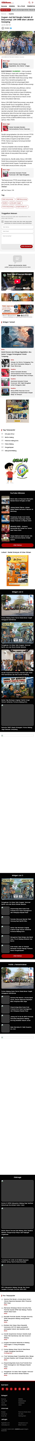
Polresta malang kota (11, 440)
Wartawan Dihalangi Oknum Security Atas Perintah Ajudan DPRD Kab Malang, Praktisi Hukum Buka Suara (18, 1309)
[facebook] (2, 1389)
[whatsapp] (11, 1389)
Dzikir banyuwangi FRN (8, 199)
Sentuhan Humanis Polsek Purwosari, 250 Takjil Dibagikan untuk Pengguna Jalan (19, 174)
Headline (11, 14)
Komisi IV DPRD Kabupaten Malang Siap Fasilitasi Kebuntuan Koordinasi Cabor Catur (17, 1204)
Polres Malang (9, 444)
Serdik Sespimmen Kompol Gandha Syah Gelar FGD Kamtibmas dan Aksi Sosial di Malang (16, 673)
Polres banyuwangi (7, 206)
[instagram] (19, 1389)
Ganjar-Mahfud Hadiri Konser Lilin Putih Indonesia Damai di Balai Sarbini (21, 537)
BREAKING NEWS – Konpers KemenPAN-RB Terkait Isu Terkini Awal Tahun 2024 (21, 528)
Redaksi (7, 28)
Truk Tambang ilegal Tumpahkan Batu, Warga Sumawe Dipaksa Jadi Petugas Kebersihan (18, 1357)
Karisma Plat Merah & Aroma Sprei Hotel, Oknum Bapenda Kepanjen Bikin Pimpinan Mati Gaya (21, 999)
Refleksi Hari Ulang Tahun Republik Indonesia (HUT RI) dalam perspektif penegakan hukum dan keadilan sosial (16, 1327)
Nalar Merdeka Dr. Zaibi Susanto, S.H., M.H (21, 1028)
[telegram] (15, 1389)
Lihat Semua (17, 545)
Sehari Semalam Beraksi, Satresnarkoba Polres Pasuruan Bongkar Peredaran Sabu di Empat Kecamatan (20, 128)
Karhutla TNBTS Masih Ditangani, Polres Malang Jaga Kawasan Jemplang (16, 728)
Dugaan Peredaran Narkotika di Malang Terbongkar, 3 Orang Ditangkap (16, 1343)
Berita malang (9, 437)
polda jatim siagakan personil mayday (16, 203)
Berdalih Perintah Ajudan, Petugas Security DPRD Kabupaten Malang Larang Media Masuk (18, 1318)
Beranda (3, 14)
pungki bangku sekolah (22, 206)
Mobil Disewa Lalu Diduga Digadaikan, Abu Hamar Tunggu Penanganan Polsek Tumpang (19, 65)
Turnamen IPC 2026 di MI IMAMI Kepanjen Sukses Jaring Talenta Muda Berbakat (15, 1261)
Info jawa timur (9, 434)
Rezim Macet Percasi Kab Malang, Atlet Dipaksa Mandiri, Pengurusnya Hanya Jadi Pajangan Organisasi (17, 1232)
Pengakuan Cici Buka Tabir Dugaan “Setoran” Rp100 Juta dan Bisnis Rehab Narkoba (16, 646)
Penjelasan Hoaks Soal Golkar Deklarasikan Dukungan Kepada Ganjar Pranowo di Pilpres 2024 (20, 518)
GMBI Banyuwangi (22, 199)
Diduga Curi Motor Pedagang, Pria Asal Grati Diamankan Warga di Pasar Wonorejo (22, 364)
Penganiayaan (9, 447)
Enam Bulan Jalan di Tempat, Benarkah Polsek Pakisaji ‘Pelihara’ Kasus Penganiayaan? (21, 948)
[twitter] (7, 1389)
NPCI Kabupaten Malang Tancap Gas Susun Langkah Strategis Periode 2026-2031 (15, 1288)
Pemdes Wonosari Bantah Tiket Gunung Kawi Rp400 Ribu (20, 920)
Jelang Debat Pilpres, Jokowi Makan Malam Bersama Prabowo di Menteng (21, 509)
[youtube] (23, 1389)
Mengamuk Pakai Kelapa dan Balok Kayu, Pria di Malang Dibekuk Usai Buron (21, 939)
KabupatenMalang (10, 450)
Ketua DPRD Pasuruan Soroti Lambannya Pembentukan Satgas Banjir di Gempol (22, 392)
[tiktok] (28, 1389)
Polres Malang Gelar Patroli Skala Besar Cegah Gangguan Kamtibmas (16, 618)
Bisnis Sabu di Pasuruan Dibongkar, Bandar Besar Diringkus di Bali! (21, 499)
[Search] (29, 2)
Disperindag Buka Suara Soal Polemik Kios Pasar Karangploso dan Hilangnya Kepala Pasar (21, 910)
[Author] (2, 28)
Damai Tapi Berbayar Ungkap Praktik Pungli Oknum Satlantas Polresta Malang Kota (15, 701)
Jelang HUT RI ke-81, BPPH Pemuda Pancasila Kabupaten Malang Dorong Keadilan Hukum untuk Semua (21, 1019)
